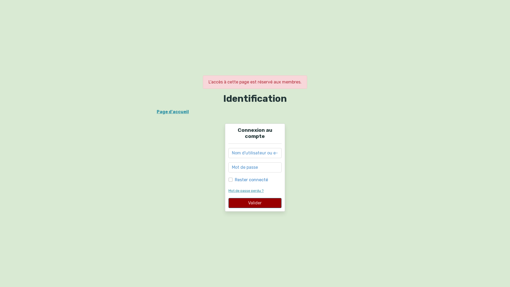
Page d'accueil (173, 111)
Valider (255, 202)
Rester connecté (251, 179)
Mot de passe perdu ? (246, 191)
